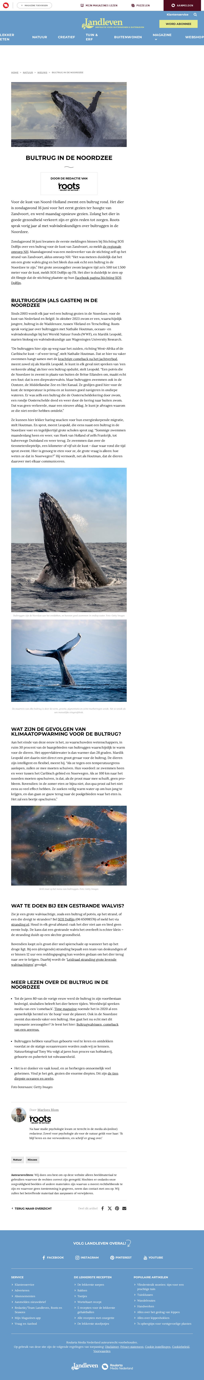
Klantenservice (177, 14)
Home (14, 72)
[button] (182, 5)
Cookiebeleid (180, 1347)
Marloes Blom (48, 1110)
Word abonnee (178, 24)
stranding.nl (20, 924)
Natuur (28, 72)
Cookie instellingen (158, 1347)
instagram (90, 1257)
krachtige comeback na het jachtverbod (87, 359)
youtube (156, 1257)
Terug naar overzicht (33, 1208)
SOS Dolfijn (66, 919)
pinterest (124, 1257)
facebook (55, 1257)
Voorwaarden (102, 1351)
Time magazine (65, 1009)
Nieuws (42, 72)
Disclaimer (112, 1347)
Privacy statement (131, 1347)
